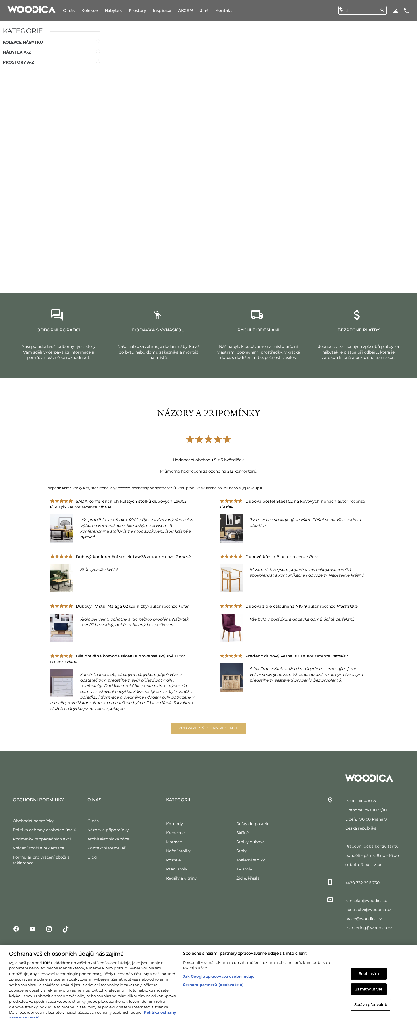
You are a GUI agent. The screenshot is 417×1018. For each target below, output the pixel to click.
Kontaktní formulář (106, 848)
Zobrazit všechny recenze (209, 728)
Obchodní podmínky (33, 820)
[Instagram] (49, 928)
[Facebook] (16, 928)
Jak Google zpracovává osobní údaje (218, 961)
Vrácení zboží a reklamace (38, 848)
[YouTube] (32, 928)
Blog (92, 857)
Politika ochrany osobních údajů (44, 829)
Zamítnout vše (368, 974)
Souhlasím (369, 958)
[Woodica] (31, 9)
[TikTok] (65, 928)
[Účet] (395, 10)
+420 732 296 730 (362, 882)
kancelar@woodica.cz (366, 900)
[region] (208, 973)
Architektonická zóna (108, 839)
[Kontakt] (406, 10)
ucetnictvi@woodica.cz (368, 909)
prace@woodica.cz (363, 918)
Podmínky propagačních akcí (42, 839)
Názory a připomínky (108, 829)
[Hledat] (382, 10)
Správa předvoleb (370, 989)
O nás (93, 820)
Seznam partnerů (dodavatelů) (213, 969)
